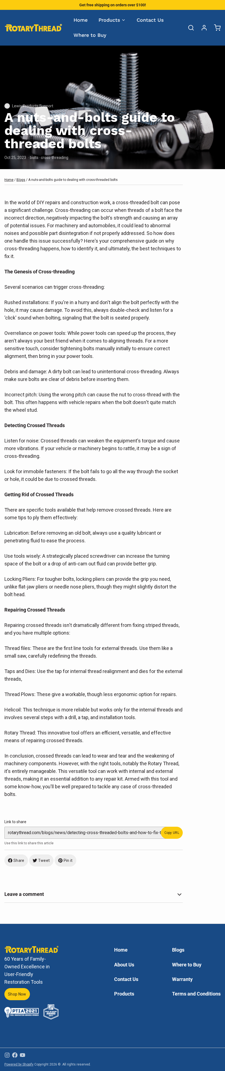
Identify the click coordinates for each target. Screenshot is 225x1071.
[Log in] (201, 27)
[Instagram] (7, 1055)
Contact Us (150, 20)
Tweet (44, 860)
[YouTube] (22, 1055)
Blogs (20, 180)
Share (18, 860)
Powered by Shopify (18, 1064)
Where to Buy (90, 35)
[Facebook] (15, 1055)
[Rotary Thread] (33, 28)
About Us (124, 965)
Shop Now (17, 994)
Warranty (182, 979)
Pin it (68, 860)
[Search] (188, 27)
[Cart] (215, 27)
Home (81, 20)
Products (109, 20)
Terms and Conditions (196, 994)
